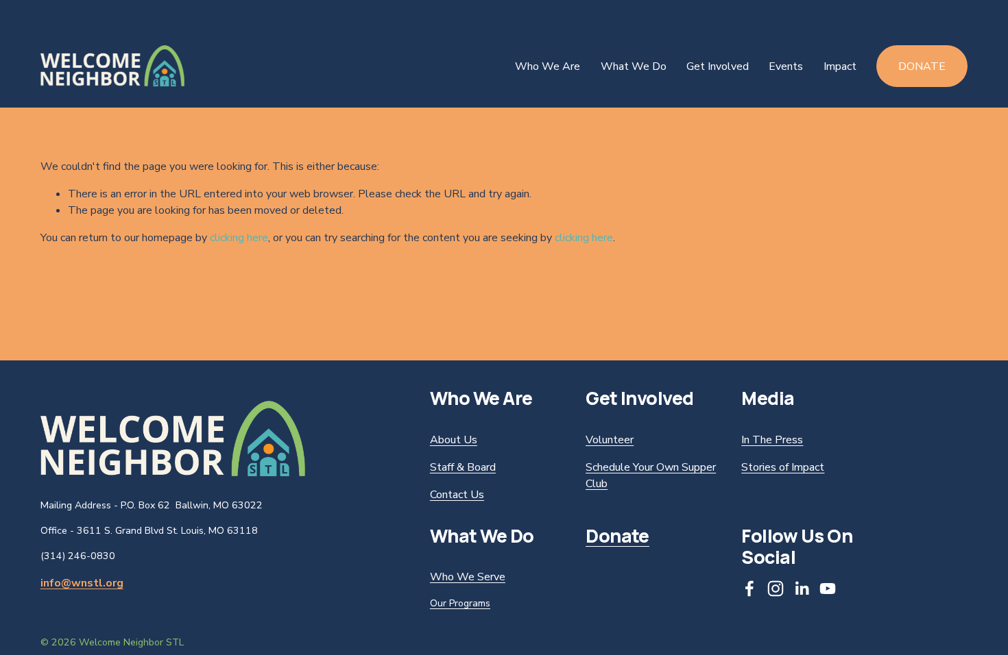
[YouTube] (827, 588)
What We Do (634, 66)
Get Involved (717, 66)
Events (786, 66)
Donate (922, 66)
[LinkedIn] (801, 588)
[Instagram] (775, 588)
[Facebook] (749, 588)
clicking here (239, 237)
